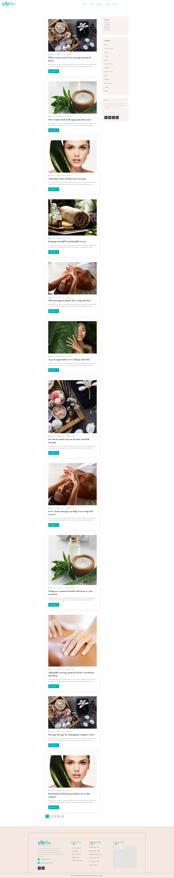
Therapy (70, 731)
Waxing (106, 91)
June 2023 (107, 24)
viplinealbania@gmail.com (46, 863)
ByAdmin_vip (52, 54)
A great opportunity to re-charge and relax (69, 359)
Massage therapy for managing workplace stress (71, 734)
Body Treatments (108, 48)
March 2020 (107, 29)
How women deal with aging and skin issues (69, 119)
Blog (107, 4)
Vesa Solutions (86, 875)
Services (99, 4)
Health (70, 54)
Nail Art (106, 75)
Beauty (106, 44)
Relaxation (107, 79)
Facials (106, 52)
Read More (53, 71)
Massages (106, 68)
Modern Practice (108, 71)
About (91, 4)
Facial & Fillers (75, 851)
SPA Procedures (71, 508)
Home (84, 4)
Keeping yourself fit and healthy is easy (67, 241)
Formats (106, 56)
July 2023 (106, 22)
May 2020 (106, 26)
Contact (114, 4)
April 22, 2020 (62, 54)
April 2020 (107, 28)
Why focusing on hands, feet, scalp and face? (69, 300)
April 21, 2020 (62, 508)
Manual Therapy (108, 64)
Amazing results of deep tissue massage (67, 178)
